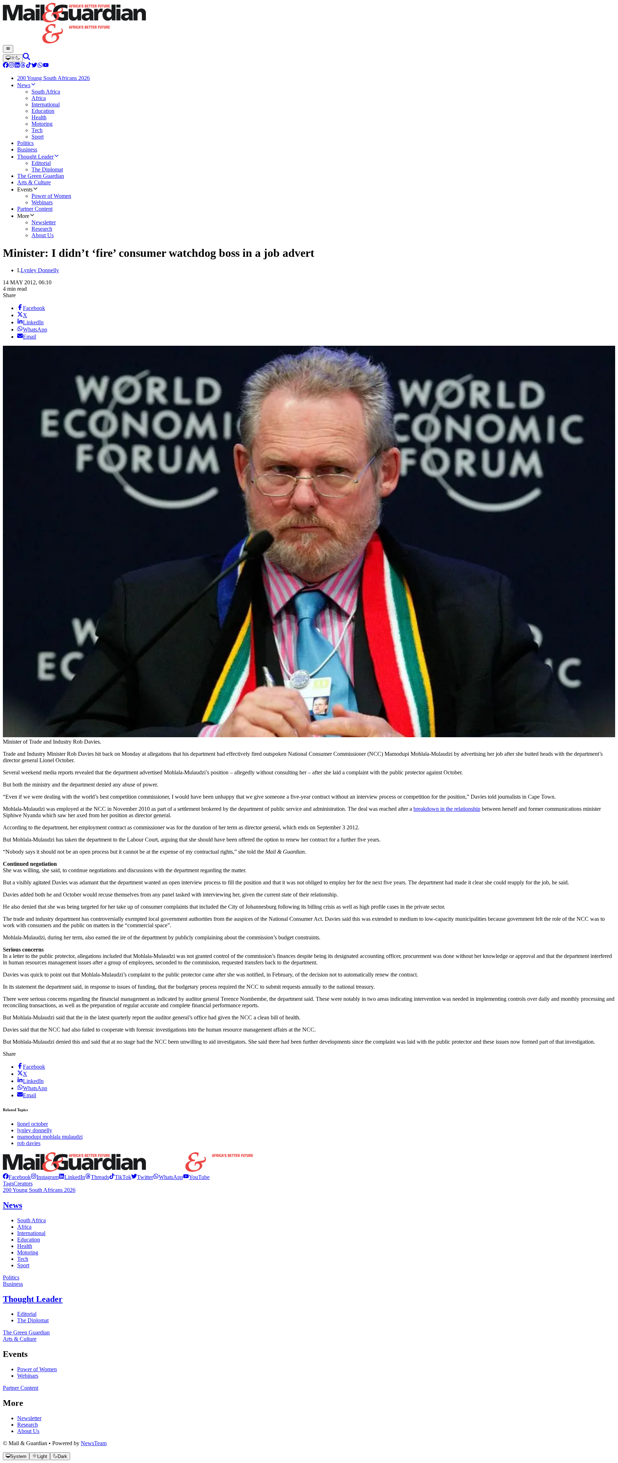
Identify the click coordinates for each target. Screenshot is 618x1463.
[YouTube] (46, 66)
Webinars (27, 1376)
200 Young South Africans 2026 (39, 1190)
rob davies (28, 1143)
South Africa (31, 1220)
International (31, 1233)
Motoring (27, 1252)
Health (24, 1246)
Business (13, 1284)
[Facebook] (6, 66)
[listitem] (17, 1177)
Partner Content (20, 1388)
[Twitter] (34, 66)
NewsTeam (94, 1443)
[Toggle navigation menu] (8, 49)
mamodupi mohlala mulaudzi (50, 1137)
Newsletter (29, 1418)
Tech (22, 1259)
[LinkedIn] (17, 66)
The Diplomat (33, 1320)
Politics (11, 1277)
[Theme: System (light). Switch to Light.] (13, 58)
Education (28, 1240)
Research (27, 1425)
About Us (28, 1431)
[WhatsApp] (40, 66)
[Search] (26, 58)
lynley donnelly (34, 1130)
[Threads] (23, 66)
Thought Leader (33, 1299)
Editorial (26, 1314)
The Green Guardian (26, 1332)
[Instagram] (11, 66)
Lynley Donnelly (40, 270)
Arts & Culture (19, 1339)
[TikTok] (28, 66)
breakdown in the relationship (446, 809)
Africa (24, 1227)
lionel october (32, 1124)
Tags (8, 1183)
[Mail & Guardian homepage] (309, 24)
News (12, 1205)
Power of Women (37, 1369)
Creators (23, 1183)
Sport (23, 1265)
